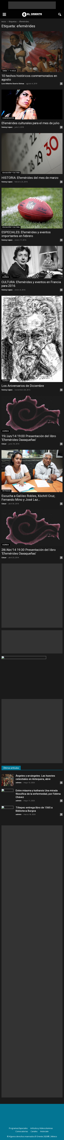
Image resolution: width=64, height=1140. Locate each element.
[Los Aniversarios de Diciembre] (32, 339)
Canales (34, 1131)
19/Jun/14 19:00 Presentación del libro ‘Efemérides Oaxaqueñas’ (28, 438)
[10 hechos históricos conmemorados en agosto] (32, 51)
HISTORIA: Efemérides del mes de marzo (29, 178)
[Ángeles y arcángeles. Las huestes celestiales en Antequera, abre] (7, 780)
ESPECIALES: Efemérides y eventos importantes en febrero (26, 234)
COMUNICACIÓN (8, 118)
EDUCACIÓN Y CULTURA (11, 173)
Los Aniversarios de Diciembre (22, 386)
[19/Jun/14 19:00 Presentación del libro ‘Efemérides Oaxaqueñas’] (32, 414)
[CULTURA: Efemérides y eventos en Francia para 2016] (32, 262)
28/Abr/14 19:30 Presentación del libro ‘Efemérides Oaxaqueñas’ (28, 551)
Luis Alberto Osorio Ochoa (12, 83)
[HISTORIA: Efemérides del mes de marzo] (32, 153)
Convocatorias (21, 1131)
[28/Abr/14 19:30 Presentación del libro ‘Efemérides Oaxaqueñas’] (32, 528)
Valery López (7, 127)
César (3, 444)
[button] (60, 14)
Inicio (3, 21)
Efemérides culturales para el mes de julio (30, 123)
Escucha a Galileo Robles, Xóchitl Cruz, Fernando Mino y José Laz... (28, 497)
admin (18, 782)
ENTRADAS (6, 491)
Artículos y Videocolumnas (41, 1128)
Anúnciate (44, 1131)
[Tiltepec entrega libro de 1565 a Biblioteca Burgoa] (7, 812)
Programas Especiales (18, 1128)
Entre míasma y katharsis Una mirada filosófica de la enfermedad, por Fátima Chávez (38, 794)
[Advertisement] (32, 5)
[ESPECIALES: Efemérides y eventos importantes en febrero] (32, 208)
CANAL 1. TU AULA (9, 71)
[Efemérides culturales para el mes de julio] (32, 104)
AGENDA (5, 277)
